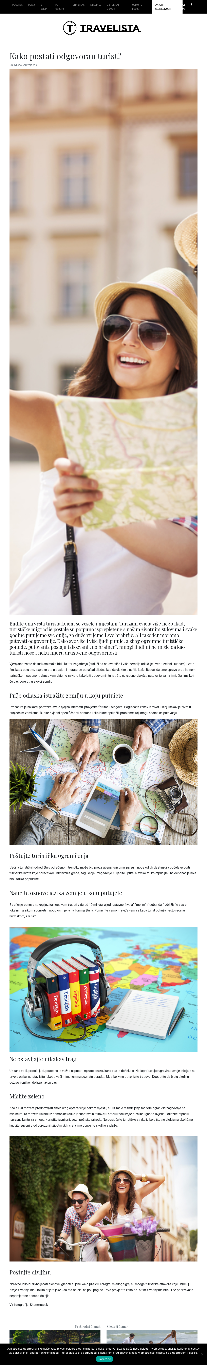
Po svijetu (59, 6)
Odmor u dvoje (137, 6)
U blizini (44, 6)
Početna (17, 4)
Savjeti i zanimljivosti (163, 6)
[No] (202, 1354)
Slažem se (104, 1359)
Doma (31, 4)
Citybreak (78, 4)
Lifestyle (95, 4)
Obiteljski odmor (113, 6)
